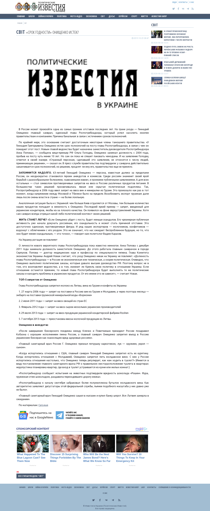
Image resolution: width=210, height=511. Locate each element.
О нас (191, 2)
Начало (22, 487)
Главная (21, 16)
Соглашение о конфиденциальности (174, 487)
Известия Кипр (159, 16)
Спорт (134, 16)
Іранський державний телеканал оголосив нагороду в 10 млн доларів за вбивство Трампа (178, 66)
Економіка (91, 16)
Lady (143, 487)
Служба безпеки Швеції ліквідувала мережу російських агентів (175, 80)
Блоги (32, 16)
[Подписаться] (36, 415)
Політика (61, 16)
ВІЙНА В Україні (45, 16)
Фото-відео (76, 16)
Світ (103, 16)
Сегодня (43, 405)
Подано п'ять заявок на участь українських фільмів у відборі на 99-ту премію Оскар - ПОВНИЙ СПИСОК (178, 51)
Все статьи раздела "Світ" (31, 475)
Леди (174, 2)
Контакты (183, 2)
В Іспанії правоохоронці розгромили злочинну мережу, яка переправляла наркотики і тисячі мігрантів (178, 35)
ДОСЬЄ (112, 16)
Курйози (123, 16)
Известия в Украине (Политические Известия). (106, 506)
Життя (144, 16)
